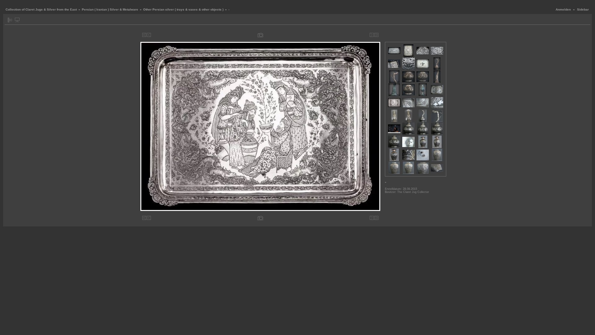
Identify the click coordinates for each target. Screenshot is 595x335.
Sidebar (583, 9)
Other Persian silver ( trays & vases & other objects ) (183, 9)
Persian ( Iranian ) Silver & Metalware (110, 9)
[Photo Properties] (260, 35)
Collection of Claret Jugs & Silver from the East (41, 9)
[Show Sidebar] (10, 20)
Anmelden (563, 9)
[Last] (376, 35)
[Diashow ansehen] (17, 20)
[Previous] (149, 35)
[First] (144, 35)
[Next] (371, 35)
